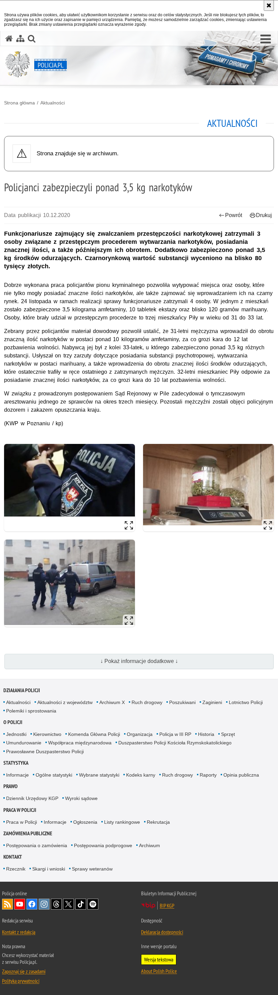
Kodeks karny (140, 775)
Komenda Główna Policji (94, 734)
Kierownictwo (47, 734)
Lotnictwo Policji (246, 702)
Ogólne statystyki (54, 775)
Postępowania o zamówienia (36, 845)
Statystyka (15, 762)
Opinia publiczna (241, 775)
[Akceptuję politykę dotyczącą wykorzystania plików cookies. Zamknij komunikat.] (269, 5)
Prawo (10, 786)
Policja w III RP (175, 734)
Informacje (17, 775)
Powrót (233, 215)
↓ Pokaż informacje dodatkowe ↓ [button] (139, 661)
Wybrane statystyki (99, 775)
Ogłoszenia (85, 822)
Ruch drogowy (147, 702)
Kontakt (12, 856)
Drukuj (264, 215)
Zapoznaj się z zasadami (23, 971)
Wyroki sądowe (81, 798)
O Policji (12, 722)
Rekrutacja (158, 822)
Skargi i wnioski (48, 869)
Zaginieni (212, 702)
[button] (265, 39)
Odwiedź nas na (19, 904)
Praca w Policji (19, 810)
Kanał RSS (7, 904)
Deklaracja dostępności (162, 932)
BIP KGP (167, 905)
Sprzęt (228, 734)
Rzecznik (15, 869)
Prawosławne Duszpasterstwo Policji (45, 751)
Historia (206, 734)
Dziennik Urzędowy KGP (32, 798)
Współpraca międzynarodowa (80, 742)
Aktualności (52, 102)
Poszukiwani (182, 702)
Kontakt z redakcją (18, 932)
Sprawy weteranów (92, 869)
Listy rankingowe (122, 822)
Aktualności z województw (65, 702)
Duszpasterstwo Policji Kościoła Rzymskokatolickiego (175, 742)
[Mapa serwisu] (20, 38)
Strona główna (19, 102)
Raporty (208, 775)
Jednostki (16, 734)
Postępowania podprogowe (103, 845)
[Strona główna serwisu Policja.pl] (9, 38)
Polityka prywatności (20, 980)
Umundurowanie (23, 742)
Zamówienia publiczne (27, 833)
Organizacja (140, 734)
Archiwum (149, 845)
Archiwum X (112, 702)
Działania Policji (21, 690)
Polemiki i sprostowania (31, 711)
